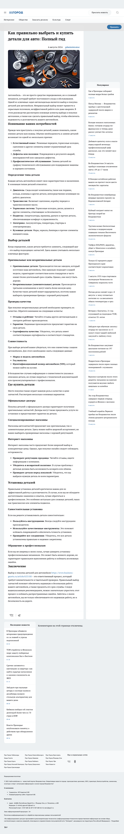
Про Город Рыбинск (31, 761)
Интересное (9, 20)
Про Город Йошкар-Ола (54, 758)
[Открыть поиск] (117, 12)
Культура (57, 20)
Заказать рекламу (40, 20)
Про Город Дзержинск (32, 764)
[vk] (12, 615)
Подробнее (115, 821)
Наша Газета (8, 758)
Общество (23, 20)
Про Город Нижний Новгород (14, 764)
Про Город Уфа (51, 761)
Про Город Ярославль (53, 755)
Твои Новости (50, 764)
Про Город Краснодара (12, 767)
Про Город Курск (10, 761)
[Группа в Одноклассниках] (75, 761)
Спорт (68, 20)
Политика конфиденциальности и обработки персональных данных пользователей (32, 815)
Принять (114, 27)
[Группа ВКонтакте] (69, 761)
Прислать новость (100, 12)
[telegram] (20, 615)
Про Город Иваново (31, 758)
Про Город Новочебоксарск (34, 755)
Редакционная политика (12, 776)
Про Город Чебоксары (11, 755)
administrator (72, 47)
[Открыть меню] (5, 12)
